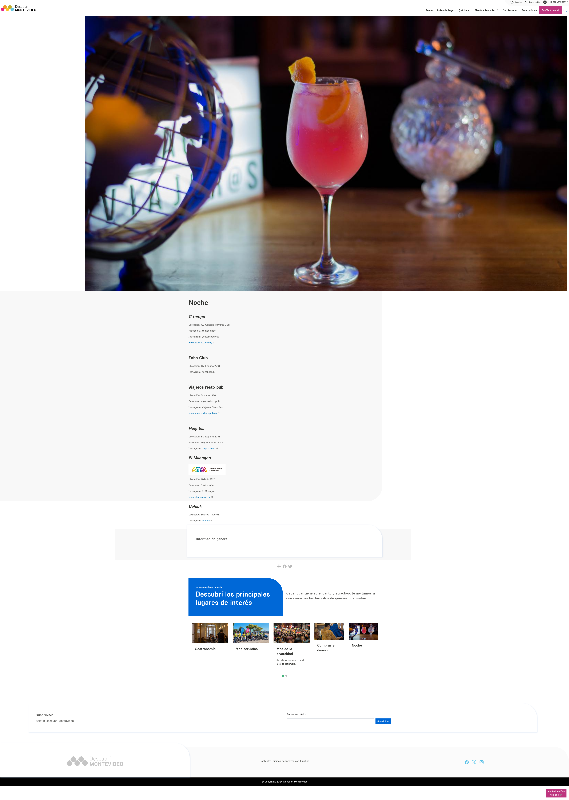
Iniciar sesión (534, 2)
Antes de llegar (445, 10)
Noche (357, 645)
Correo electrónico (296, 714)
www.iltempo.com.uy (200, 342)
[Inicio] (18, 8)
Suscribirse (383, 721)
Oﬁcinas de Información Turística (290, 761)
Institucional (510, 10)
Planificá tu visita (485, 10)
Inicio (429, 10)
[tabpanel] (252, 648)
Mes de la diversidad (284, 651)
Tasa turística (529, 10)
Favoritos (518, 2)
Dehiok (206, 520)
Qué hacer (464, 10)
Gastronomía (205, 649)
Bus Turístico (549, 10)
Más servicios (247, 649)
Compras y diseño (326, 647)
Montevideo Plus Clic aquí (556, 793)
